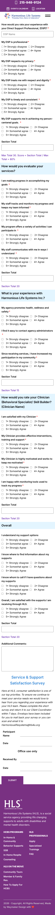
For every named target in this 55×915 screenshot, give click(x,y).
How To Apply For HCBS (13, 886)
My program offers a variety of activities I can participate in (26, 228)
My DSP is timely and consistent (19, 99)
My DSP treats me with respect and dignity (25, 80)
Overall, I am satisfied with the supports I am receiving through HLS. (26, 602)
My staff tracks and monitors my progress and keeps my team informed (27, 205)
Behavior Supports (13, 845)
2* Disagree (37, 46)
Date (5, 743)
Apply (32, 841)
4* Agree (36, 50)
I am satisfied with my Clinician (18, 416)
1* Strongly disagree (15, 46)
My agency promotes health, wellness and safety (25, 309)
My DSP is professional (14, 41)
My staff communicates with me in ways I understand (24, 251)
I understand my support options (19, 535)
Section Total (8, 141)
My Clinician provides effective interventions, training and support (26, 437)
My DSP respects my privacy (17, 61)
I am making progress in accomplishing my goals (25, 182)
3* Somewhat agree (15, 50)
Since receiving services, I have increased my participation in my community (26, 355)
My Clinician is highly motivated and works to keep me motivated (26, 460)
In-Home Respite (12, 854)
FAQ (31, 854)
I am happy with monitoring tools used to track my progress (24, 483)
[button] (47, 15)
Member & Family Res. (13, 878)
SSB (6, 850)
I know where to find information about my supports (25, 556)
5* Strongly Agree (14, 54)
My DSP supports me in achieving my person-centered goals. (27, 120)
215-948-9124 (30, 2)
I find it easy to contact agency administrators (27, 330)
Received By (10, 759)
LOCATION (40, 9)
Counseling (9, 859)
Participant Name (9, 733)
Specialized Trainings (35, 847)
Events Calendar (19, 9)
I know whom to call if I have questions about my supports (26, 579)
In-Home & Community (10, 839)
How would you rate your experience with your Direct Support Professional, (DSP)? (24, 26)
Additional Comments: (14, 643)
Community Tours (13, 872)
